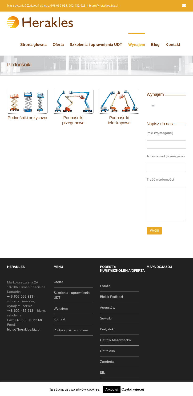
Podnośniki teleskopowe (119, 120)
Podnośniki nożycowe (27, 117)
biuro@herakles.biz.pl (103, 5)
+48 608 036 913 (20, 296)
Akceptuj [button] (111, 389)
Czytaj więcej (132, 389)
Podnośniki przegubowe (73, 120)
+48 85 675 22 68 (28, 320)
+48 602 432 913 (20, 310)
